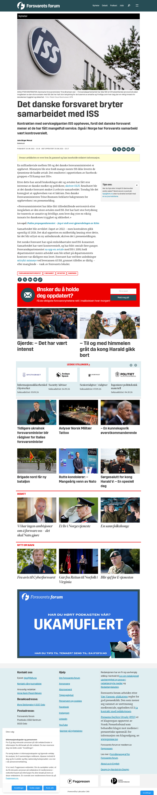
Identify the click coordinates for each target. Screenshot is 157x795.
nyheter (61, 273)
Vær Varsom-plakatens (114, 696)
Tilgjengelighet (66, 695)
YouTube (63, 725)
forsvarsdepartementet (30, 273)
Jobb (122, 6)
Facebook (64, 707)
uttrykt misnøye (27, 260)
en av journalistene (110, 196)
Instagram (64, 713)
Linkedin (63, 719)
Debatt (105, 6)
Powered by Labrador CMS (78, 792)
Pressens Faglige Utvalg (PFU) (118, 717)
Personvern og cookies (70, 701)
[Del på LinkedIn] (123, 149)
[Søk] (129, 6)
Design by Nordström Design (115, 770)
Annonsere (64, 684)
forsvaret (49, 273)
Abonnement (65, 690)
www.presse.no (109, 739)
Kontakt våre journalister (29, 684)
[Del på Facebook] (114, 149)
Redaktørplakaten (110, 687)
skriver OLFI (72, 185)
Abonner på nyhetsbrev (70, 731)
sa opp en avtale (54, 249)
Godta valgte (35, 788)
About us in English (110, 764)
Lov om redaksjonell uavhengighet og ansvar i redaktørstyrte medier (120, 680)
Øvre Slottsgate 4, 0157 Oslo (31, 705)
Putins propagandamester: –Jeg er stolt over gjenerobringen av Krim (63, 223)
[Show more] (137, 185)
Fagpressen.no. (12, 778)
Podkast (113, 6)
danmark (72, 273)
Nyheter (96, 6)
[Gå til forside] (38, 5)
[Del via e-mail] (128, 149)
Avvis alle (50, 788)
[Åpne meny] (137, 6)
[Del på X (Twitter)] (119, 149)
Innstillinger (147, 793)
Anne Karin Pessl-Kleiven (29, 693)
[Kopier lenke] (133, 149)
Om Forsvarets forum (69, 678)
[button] (131, 365)
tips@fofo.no (108, 194)
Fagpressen (107, 749)
